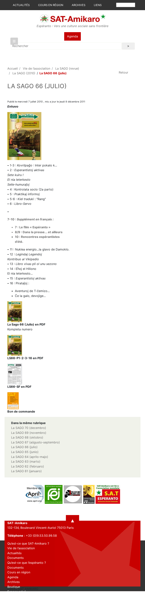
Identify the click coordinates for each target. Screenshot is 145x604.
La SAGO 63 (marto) (25, 461)
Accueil (12, 68)
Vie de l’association (36, 68)
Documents (15, 558)
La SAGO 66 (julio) (24, 447)
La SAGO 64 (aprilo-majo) (29, 457)
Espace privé (16, 591)
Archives (78, 5)
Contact (13, 596)
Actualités (21, 5)
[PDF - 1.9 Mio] (14, 311)
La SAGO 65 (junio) (25, 452)
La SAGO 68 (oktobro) (27, 437)
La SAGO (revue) (67, 68)
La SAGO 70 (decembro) (28, 428)
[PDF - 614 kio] (14, 345)
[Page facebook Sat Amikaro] (10, 601)
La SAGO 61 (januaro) (26, 471)
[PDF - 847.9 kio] (14, 374)
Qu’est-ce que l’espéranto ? (26, 563)
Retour (123, 72)
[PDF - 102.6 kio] (13, 400)
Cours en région (50, 5)
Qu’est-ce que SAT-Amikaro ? (28, 543)
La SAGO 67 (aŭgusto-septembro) (35, 442)
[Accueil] (72, 18)
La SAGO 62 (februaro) (27, 466)
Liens (98, 5)
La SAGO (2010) (23, 73)
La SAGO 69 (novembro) (28, 433)
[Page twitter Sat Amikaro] (17, 601)
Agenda (72, 36)
